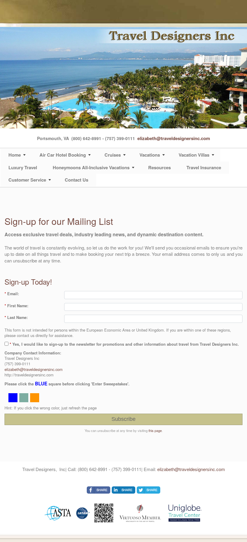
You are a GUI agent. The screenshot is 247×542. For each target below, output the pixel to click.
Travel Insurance (203, 167)
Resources (159, 167)
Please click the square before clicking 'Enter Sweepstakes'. (67, 384)
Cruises (113, 155)
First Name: (16, 305)
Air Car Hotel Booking (62, 155)
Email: (12, 293)
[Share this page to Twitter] (148, 490)
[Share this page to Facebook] (98, 490)
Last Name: (16, 317)
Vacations (149, 155)
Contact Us (76, 179)
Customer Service (27, 179)
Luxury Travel (22, 167)
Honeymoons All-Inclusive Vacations (91, 167)
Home (14, 155)
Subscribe (123, 419)
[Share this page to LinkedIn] (123, 490)
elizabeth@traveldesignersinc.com (173, 138)
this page (155, 430)
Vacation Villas (194, 155)
